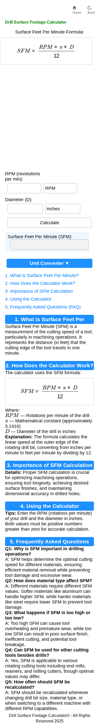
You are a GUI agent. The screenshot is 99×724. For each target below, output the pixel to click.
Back (91, 11)
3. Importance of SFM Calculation (39, 291)
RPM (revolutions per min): (22, 176)
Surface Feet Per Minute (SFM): (40, 236)
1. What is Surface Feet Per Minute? (42, 275)
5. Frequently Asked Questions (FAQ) (43, 306)
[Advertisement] (49, 116)
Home (77, 11)
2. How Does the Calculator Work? (40, 283)
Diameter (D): (18, 199)
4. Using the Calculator (28, 299)
